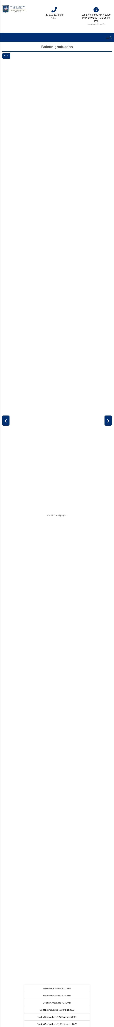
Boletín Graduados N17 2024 (57, 988)
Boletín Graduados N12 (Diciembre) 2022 (57, 1017)
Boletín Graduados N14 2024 (57, 1002)
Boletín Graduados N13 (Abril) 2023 (57, 1010)
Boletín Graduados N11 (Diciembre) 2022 (57, 1024)
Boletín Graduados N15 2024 (57, 995)
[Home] (14, 9)
